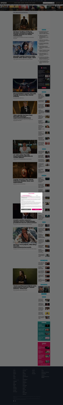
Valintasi (37, 195)
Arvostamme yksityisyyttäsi (26, 195)
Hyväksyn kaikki (37, 209)
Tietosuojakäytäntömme (39, 211)
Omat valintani (26, 209)
